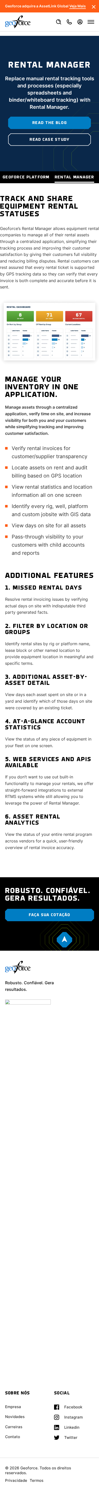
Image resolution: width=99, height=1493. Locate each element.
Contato (12, 1436)
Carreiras (13, 1426)
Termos (36, 1480)
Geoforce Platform (26, 177)
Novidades (15, 1416)
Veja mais (77, 6)
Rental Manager (74, 177)
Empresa (13, 1406)
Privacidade (16, 1480)
